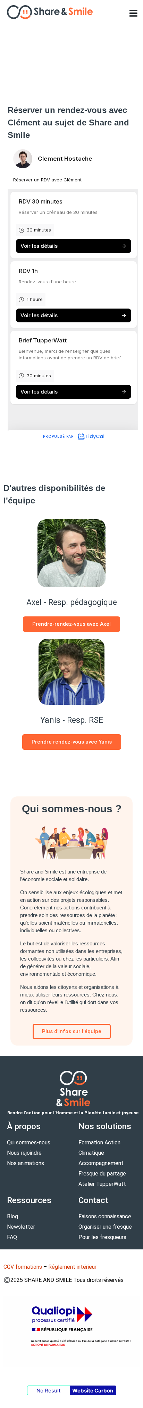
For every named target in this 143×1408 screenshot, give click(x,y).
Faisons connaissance (104, 1216)
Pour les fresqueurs (102, 1237)
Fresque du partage (102, 1173)
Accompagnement (101, 1163)
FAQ (12, 1237)
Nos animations (25, 1163)
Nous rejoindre (24, 1153)
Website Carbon (92, 1390)
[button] (133, 13)
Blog (12, 1216)
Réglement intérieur (72, 1267)
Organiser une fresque (105, 1226)
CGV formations (22, 1267)
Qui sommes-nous (28, 1142)
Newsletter (21, 1226)
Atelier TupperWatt (102, 1184)
